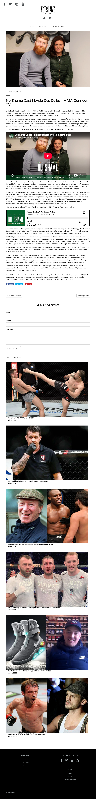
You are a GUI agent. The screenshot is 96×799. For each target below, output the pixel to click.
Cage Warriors (56, 275)
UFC (71, 279)
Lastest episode (70, 780)
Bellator (34, 275)
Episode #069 (80, 275)
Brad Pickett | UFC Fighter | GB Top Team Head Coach (27, 734)
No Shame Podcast (17, 279)
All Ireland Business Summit (20, 275)
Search (26, 763)
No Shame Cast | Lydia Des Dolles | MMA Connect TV (46, 102)
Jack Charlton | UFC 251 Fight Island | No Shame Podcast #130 (30, 544)
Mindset (57, 277)
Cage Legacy (45, 275)
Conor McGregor (68, 275)
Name (8, 312)
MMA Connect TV (71, 277)
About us (26, 766)
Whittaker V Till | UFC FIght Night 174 (21, 418)
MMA (63, 277)
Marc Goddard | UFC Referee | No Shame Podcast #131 (28, 481)
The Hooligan (64, 279)
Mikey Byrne (48, 277)
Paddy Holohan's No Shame (35, 279)
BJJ (38, 275)
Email (8, 321)
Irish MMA (16, 277)
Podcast (49, 279)
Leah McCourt (25, 277)
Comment (10, 329)
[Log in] (44, 17)
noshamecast (10, 792)
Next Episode (83, 296)
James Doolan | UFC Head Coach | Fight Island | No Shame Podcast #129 (34, 608)
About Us (69, 777)
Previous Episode (14, 296)
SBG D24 (55, 279)
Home (32, 26)
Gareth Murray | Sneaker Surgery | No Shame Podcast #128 (29, 671)
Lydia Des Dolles (37, 277)
